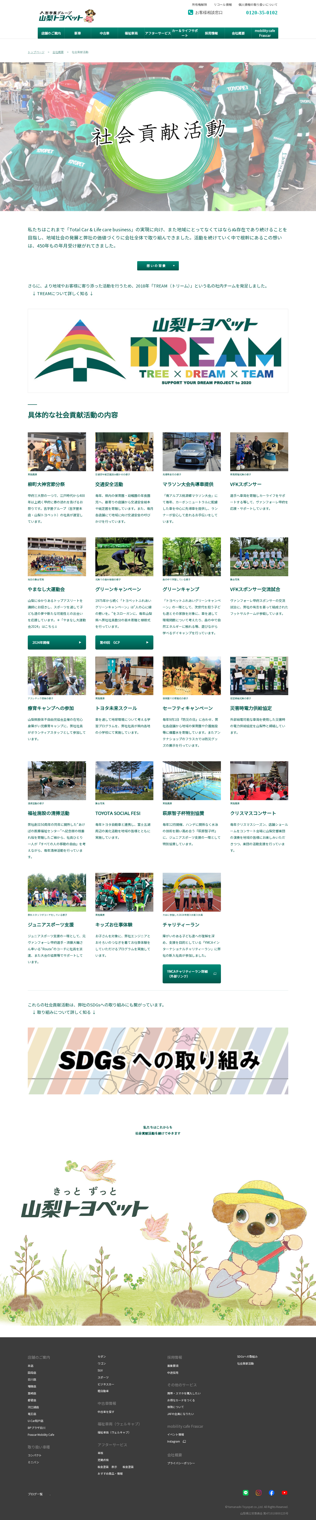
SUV (100, 1370)
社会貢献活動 (245, 1363)
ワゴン (102, 1363)
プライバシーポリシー (181, 1463)
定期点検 (103, 1460)
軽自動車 (103, 1391)
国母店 (32, 1373)
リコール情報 (223, 4)
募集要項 (172, 1366)
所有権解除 (199, 4)
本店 (30, 1366)
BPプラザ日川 (36, 1428)
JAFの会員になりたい (180, 1414)
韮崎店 (32, 1393)
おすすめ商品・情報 (110, 1473)
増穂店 (32, 1386)
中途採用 (172, 1373)
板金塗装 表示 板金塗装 (116, 1467)
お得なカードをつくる (181, 1400)
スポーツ (103, 1377)
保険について (175, 1407)
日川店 (32, 1379)
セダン (102, 1356)
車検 (100, 1453)
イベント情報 (175, 1434)
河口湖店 (33, 1407)
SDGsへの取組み (247, 1356)
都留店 (32, 1400)
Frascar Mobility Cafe (41, 1434)
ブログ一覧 (35, 1494)
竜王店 (32, 1414)
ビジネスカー (106, 1384)
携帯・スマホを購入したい (184, 1393)
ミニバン (33, 1462)
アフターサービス (112, 1444)
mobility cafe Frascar (185, 1426)
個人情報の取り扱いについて (258, 4)
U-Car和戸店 (35, 1421)
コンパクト (35, 1455)
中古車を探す (106, 1412)
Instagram (173, 1441)
